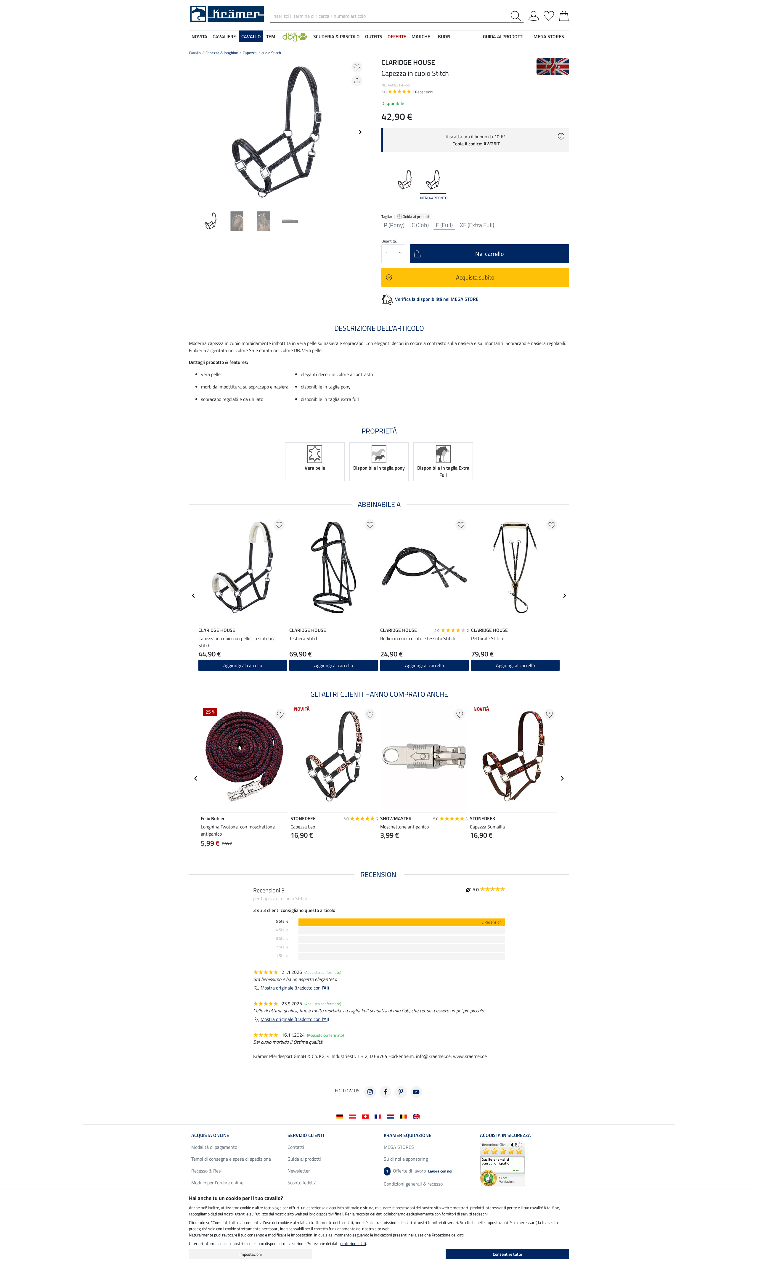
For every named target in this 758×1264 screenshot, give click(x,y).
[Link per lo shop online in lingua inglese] (417, 1116)
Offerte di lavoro (419, 1170)
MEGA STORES (549, 36)
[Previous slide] (193, 132)
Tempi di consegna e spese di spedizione (231, 1158)
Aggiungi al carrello (242, 665)
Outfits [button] (373, 36)
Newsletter (299, 1170)
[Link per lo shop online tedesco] (341, 1116)
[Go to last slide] (193, 596)
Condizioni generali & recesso (413, 1183)
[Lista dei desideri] (549, 14)
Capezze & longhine (221, 53)
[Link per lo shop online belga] (404, 1116)
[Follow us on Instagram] (370, 1092)
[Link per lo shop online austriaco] (353, 1116)
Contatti (296, 1147)
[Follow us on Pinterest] (401, 1092)
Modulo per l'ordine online (217, 1182)
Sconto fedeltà (302, 1182)
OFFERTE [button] (397, 36)
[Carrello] (564, 14)
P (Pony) (394, 225)
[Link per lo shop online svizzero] (366, 1116)
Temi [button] (271, 36)
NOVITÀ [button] (199, 36)
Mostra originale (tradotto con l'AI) (295, 987)
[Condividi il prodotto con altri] (356, 80)
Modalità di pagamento (214, 1147)
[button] (295, 36)
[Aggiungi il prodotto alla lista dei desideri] (356, 67)
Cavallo (195, 53)
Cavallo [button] (251, 36)
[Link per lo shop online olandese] (391, 1116)
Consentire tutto (507, 1254)
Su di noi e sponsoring (406, 1158)
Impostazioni (251, 1254)
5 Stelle (282, 921)
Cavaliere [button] (224, 36)
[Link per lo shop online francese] (379, 1116)
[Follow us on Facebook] (385, 1092)
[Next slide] (360, 132)
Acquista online (210, 1135)
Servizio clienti (306, 1135)
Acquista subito (475, 277)
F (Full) (444, 225)
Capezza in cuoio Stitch (262, 53)
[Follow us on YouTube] (416, 1092)
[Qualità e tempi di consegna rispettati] (502, 1163)
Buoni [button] (445, 36)
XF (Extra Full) (477, 225)
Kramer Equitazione (407, 1135)
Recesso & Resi (206, 1170)
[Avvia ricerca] (517, 16)
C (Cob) (420, 225)
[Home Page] (227, 13)
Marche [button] (421, 36)
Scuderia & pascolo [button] (336, 36)
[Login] (534, 14)
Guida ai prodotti (417, 216)
